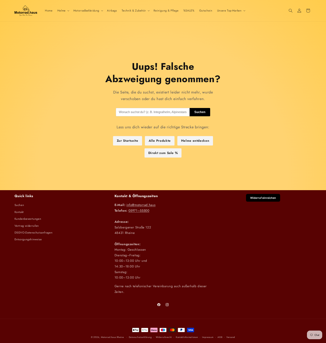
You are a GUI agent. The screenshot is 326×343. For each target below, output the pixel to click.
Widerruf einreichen (263, 197)
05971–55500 (138, 210)
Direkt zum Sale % (163, 153)
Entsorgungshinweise (28, 239)
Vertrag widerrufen (27, 226)
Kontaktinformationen (187, 337)
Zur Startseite (127, 140)
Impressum (208, 337)
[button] (63, 10)
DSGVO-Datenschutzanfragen (34, 232)
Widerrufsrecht (164, 337)
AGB (220, 337)
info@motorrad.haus (140, 205)
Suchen (199, 112)
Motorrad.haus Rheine (112, 337)
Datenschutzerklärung (140, 337)
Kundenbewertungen (28, 219)
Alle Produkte (160, 140)
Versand (230, 337)
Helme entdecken (195, 140)
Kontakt (19, 212)
